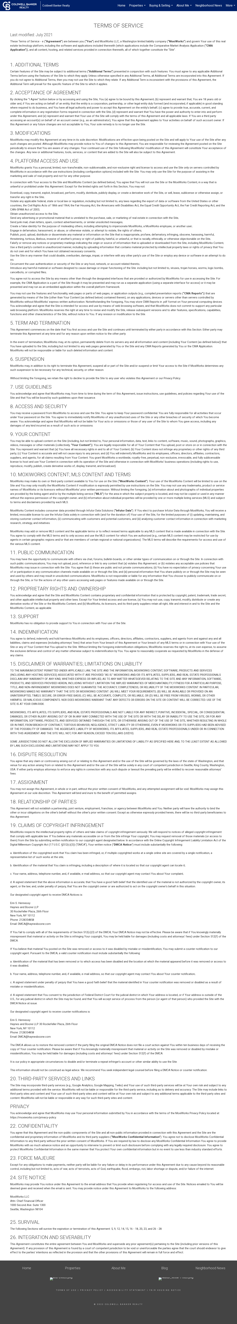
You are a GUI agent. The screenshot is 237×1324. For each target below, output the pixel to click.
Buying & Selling (161, 7)
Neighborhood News (208, 5)
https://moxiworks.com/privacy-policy (33, 1117)
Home (121, 5)
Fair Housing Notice (165, 1290)
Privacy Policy (91, 1290)
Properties (137, 7)
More (231, 7)
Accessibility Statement (126, 1290)
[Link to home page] (21, 5)
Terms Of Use (66, 1290)
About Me (184, 7)
